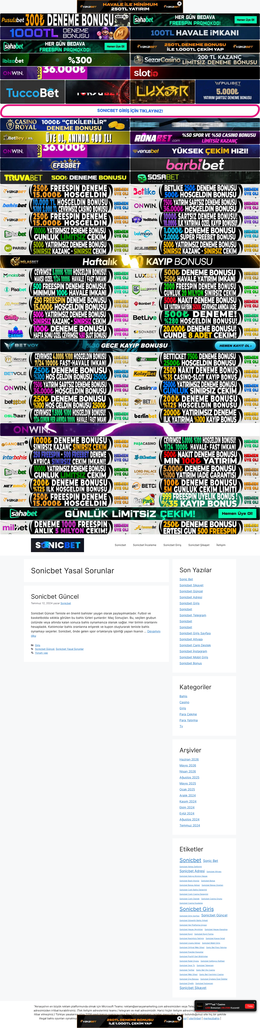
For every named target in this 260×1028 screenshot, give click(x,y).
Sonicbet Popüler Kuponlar (191, 952)
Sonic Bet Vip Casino (205, 970)
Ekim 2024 (187, 807)
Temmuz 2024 (190, 825)
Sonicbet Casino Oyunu (211, 899)
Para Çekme (188, 714)
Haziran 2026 (189, 759)
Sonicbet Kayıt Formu (203, 934)
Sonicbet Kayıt (186, 934)
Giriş (37, 645)
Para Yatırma (189, 720)
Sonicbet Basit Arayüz (189, 881)
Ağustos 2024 (190, 819)
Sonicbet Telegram (193, 615)
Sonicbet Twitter (187, 970)
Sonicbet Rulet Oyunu (189, 961)
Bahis (183, 696)
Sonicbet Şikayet (198, 545)
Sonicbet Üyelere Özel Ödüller (213, 979)
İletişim (221, 545)
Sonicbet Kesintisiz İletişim (192, 938)
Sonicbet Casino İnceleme (191, 903)
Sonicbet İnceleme (144, 545)
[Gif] (130, 261)
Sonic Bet (186, 579)
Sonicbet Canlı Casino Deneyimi (194, 894)
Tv (181, 726)
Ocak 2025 (187, 789)
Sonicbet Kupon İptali (215, 938)
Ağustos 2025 (189, 777)
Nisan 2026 (188, 771)
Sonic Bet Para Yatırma (216, 947)
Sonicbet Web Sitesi (189, 974)
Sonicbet (120, 545)
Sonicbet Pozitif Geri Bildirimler (194, 956)
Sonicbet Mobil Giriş (194, 657)
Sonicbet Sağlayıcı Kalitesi (213, 961)
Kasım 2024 (188, 801)
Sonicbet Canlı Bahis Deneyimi (193, 890)
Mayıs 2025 (188, 783)
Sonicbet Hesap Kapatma (216, 929)
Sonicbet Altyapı (191, 639)
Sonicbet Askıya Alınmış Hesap (193, 876)
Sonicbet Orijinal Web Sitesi (192, 947)
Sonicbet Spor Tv (187, 965)
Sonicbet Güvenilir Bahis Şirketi (194, 920)
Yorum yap (41, 652)
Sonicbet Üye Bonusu (189, 979)
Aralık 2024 (188, 795)
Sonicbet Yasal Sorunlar (70, 648)
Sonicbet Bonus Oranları (212, 885)
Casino (184, 702)
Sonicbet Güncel (55, 596)
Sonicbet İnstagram (193, 651)
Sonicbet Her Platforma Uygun (193, 925)
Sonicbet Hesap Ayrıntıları (191, 929)
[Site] (65, 191)
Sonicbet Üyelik (187, 983)
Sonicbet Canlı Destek (195, 645)
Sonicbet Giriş (172, 545)
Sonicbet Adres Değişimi (191, 866)
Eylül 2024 (187, 813)
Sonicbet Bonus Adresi (190, 885)
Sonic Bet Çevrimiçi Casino (211, 974)
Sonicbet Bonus (191, 663)
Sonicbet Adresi (191, 597)
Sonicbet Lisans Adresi (190, 943)
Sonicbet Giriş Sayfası (195, 633)
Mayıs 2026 (188, 765)
